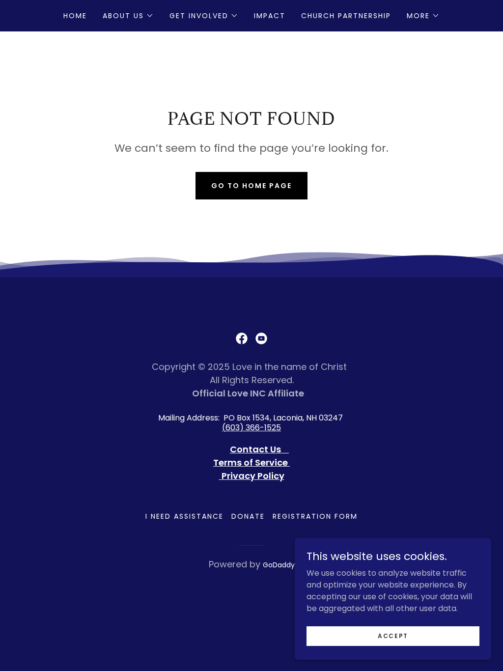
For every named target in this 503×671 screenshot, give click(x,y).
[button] (128, 16)
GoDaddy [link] (279, 565)
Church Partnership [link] (346, 16)
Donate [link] (248, 516)
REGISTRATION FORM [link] (315, 516)
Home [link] (75, 16)
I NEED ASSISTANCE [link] (184, 516)
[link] (242, 338)
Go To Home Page (251, 186)
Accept (393, 635)
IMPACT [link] (269, 16)
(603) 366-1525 (251, 427)
